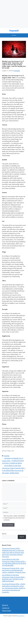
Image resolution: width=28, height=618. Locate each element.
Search (4, 534)
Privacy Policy (6, 611)
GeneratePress (20, 616)
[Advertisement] (14, 14)
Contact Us (5, 608)
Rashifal (6, 456)
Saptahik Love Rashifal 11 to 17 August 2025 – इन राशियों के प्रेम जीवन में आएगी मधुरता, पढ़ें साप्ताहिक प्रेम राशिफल (13, 460)
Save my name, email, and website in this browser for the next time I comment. (14, 518)
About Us (5, 605)
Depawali (14, 30)
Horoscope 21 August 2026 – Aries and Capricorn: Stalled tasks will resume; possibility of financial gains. (14, 570)
